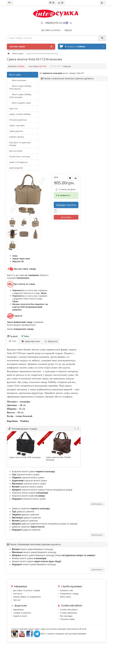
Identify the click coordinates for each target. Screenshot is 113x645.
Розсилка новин (67, 619)
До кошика (66, 217)
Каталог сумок (17, 46)
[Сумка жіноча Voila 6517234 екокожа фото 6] (12, 245)
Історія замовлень (68, 612)
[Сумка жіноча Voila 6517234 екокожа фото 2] (35, 222)
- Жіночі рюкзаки (17, 80)
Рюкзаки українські (18, 119)
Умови (20, 329)
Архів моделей (16, 168)
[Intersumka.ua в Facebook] (29, 633)
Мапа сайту (65, 596)
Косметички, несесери (19, 156)
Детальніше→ (97, 504)
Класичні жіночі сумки (33, 471)
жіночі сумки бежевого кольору (32, 549)
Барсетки (13, 108)
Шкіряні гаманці (16, 136)
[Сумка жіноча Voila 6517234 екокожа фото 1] (23, 222)
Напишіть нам (66, 590)
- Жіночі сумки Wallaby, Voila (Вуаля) (20, 87)
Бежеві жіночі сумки (29, 558)
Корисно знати (20, 616)
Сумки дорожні (16, 131)
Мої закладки (66, 616)
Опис (15, 255)
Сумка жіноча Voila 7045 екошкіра (25, 457)
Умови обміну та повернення (27, 596)
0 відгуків (67, 66)
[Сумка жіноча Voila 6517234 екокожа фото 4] (23, 234)
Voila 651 (80, 73)
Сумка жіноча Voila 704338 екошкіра (58, 458)
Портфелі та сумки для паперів (20, 144)
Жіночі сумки (17, 53)
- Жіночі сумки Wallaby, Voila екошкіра (20, 95)
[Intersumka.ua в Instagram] (14, 633)
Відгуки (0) (18, 261)
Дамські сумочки (31, 508)
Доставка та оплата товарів (26, 590)
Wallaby (21, 66)
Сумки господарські (18, 162)
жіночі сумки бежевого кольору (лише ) (53, 555)
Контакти (17, 593)
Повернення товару (69, 593)
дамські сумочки (23, 511)
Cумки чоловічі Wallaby (19, 114)
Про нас (17, 600)
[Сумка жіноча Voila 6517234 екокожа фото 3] (12, 234)
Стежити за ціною (67, 189)
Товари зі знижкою (22, 612)
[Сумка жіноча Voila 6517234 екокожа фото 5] (35, 234)
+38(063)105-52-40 (55, 22)
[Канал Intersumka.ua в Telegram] (36, 633)
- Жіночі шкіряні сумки (20, 102)
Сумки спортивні (17, 125)
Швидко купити (66, 205)
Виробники (18, 609)
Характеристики (21, 258)
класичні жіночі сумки (25, 474)
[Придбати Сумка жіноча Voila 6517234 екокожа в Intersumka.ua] (28, 195)
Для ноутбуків (15, 151)
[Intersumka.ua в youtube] (22, 633)
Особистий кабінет (69, 609)
